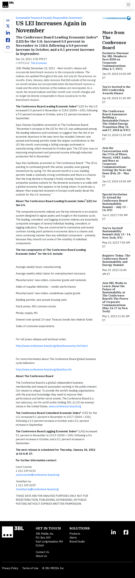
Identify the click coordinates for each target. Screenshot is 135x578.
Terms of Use (30, 568)
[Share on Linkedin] (8, 33)
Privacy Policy (10, 568)
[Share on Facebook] (8, 40)
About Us (41, 556)
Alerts (73, 537)
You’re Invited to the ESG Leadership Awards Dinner (116, 90)
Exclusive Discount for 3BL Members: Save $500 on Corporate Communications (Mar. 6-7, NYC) (115, 61)
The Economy (39, 63)
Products (74, 533)
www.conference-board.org (65, 406)
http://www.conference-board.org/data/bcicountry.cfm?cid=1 (52, 345)
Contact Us (42, 552)
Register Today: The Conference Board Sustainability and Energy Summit (116, 260)
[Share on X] (8, 26)
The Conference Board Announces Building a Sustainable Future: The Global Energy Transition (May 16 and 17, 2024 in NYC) (116, 121)
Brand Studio (77, 541)
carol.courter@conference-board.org (37, 474)
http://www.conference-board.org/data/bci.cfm (44, 369)
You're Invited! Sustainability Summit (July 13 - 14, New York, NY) (116, 232)
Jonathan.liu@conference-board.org (37, 489)
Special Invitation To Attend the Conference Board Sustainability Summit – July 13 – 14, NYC (115, 202)
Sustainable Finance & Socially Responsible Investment (49, 17)
